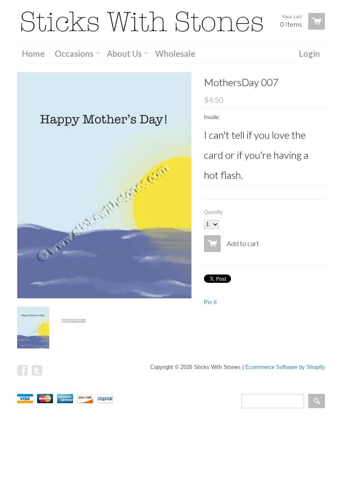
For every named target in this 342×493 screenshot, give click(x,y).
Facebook (22, 370)
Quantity (213, 212)
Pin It (210, 302)
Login (309, 53)
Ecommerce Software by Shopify (285, 367)
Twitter (37, 370)
